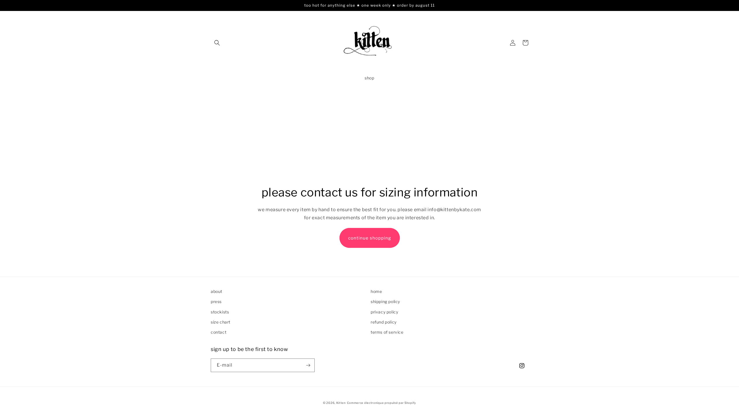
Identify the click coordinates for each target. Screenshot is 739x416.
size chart (220, 322)
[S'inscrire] (308, 365)
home (376, 291)
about (216, 291)
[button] (217, 42)
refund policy (384, 322)
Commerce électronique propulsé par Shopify (381, 402)
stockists (220, 311)
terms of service (387, 332)
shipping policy (385, 301)
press (216, 301)
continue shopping (369, 238)
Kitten (341, 402)
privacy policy (384, 311)
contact (218, 332)
